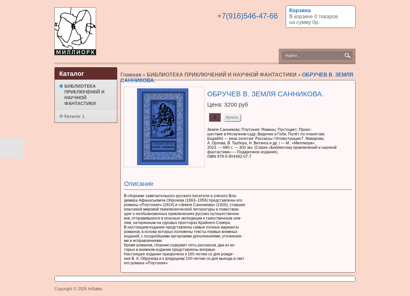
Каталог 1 (74, 116)
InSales (95, 288)
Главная (130, 74)
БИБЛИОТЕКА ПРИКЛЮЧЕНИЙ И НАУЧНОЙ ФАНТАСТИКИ (222, 74)
